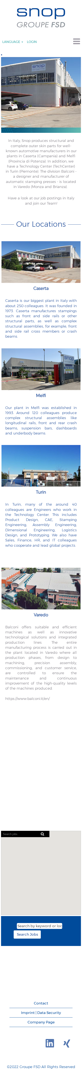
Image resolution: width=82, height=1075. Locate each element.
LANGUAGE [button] (11, 42)
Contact (41, 1003)
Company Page (41, 1022)
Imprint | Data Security (41, 1013)
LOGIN (32, 42)
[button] (68, 41)
